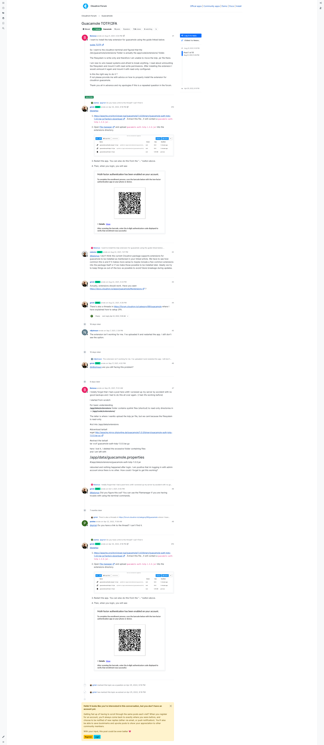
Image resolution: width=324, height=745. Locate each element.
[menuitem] (320, 3)
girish (92, 107)
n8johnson (94, 331)
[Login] (320, 3)
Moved (87, 29)
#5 (173, 331)
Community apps (212, 6)
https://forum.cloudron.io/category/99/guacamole (138, 306)
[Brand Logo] (86, 6)
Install (238, 6)
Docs (231, 6)
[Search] (3, 28)
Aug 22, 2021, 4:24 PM (118, 282)
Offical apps (196, 6)
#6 (173, 363)
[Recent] (3, 8)
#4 (173, 303)
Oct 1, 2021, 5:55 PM (117, 489)
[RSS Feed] (156, 29)
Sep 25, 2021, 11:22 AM (114, 388)
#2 (173, 252)
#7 (173, 388)
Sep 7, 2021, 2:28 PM (114, 331)
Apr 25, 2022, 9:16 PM (117, 107)
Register (88, 737)
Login (97, 737)
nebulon (93, 252)
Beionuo (93, 36)
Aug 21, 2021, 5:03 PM (113, 36)
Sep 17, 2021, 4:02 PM (117, 363)
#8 (173, 489)
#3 (173, 282)
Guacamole (107, 29)
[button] (3, 737)
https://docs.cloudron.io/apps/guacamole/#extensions (116, 288)
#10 (172, 107)
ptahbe (96, 103)
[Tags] (3, 13)
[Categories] (3, 3)
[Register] (320, 8)
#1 (173, 36)
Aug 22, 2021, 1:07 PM (119, 252)
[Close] (171, 706)
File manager (106, 127)
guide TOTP (95, 44)
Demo (224, 6)
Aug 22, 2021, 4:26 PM (118, 303)
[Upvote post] (168, 92)
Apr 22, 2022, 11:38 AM (113, 521)
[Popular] (3, 18)
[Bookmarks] (3, 23)
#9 (173, 521)
